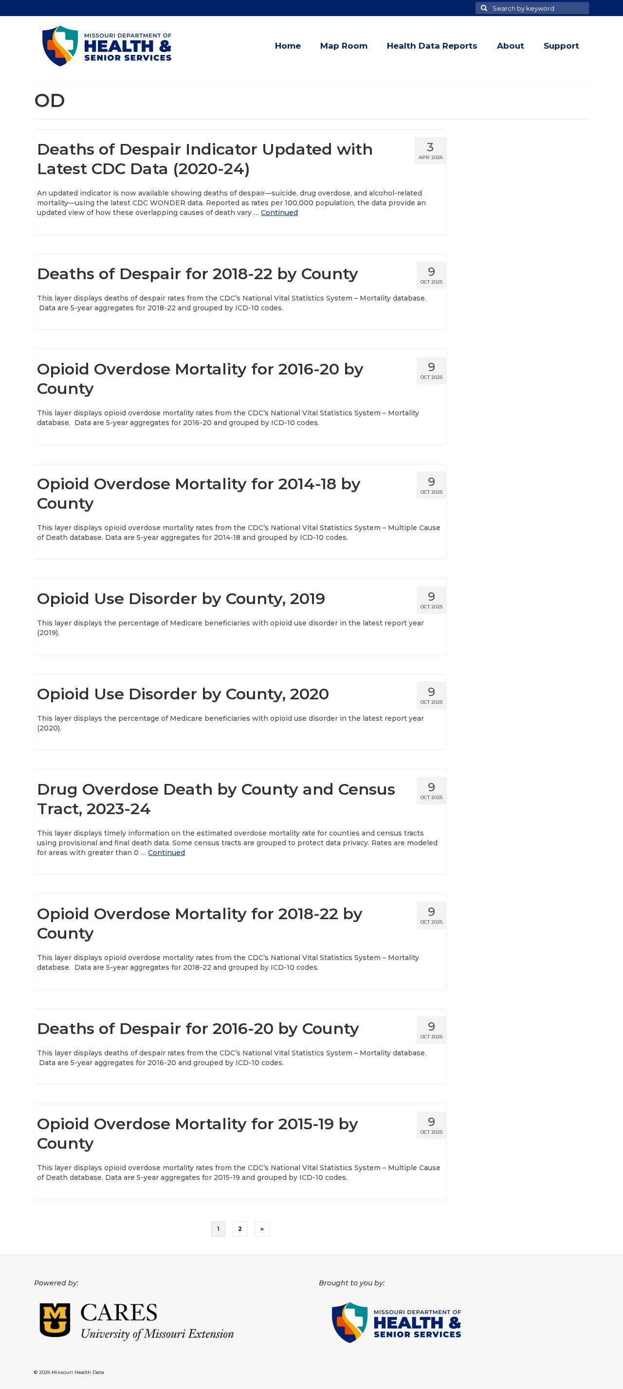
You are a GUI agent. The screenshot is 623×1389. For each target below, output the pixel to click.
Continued (279, 212)
